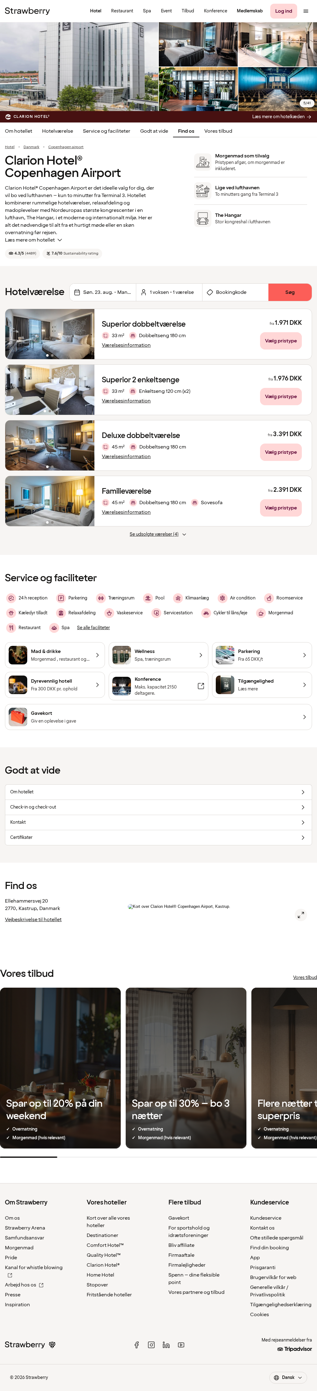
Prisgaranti (263, 1267)
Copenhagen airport (66, 147)
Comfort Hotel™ (105, 1245)
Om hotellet (18, 131)
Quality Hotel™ (104, 1255)
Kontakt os (262, 1228)
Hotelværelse (57, 131)
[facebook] (136, 1345)
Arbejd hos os (20, 1285)
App (255, 1257)
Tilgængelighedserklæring (280, 1304)
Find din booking (269, 1247)
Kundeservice (265, 1218)
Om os (12, 1218)
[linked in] (166, 1345)
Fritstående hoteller (109, 1294)
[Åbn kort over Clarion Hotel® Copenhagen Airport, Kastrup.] (301, 915)
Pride (11, 1257)
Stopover (97, 1285)
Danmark (31, 147)
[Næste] (86, 334)
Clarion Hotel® (103, 1265)
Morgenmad (19, 1247)
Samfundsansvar (24, 1237)
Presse (12, 1294)
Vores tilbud (218, 131)
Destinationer (102, 1235)
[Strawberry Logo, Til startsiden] (27, 11)
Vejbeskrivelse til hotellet (33, 919)
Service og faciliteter (106, 131)
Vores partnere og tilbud (196, 1292)
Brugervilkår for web (273, 1277)
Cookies (259, 1314)
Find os (186, 131)
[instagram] (151, 1345)
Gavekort (178, 1218)
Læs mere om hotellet (30, 240)
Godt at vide (154, 131)
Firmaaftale (181, 1255)
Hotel (10, 147)
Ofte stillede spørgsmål (276, 1237)
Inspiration (17, 1304)
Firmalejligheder (187, 1265)
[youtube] (181, 1345)
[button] (49, 334)
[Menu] (306, 11)
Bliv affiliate (181, 1245)
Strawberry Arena (25, 1228)
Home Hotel (100, 1275)
